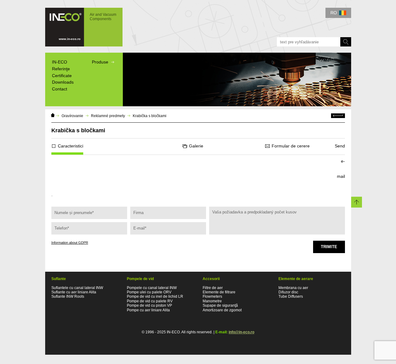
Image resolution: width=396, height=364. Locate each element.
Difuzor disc (288, 292)
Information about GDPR (69, 242)
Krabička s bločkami (149, 116)
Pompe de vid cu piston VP (149, 305)
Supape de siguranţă (220, 305)
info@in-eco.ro (241, 332)
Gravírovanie (72, 116)
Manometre (212, 301)
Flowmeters (212, 296)
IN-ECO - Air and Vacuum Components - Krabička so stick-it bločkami (80, 24)
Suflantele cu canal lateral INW (77, 288)
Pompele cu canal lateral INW (152, 288)
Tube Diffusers (290, 296)
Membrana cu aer (293, 288)
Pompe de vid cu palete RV (150, 301)
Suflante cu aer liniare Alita (73, 292)
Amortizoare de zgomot (222, 310)
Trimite (329, 246)
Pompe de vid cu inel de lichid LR (155, 296)
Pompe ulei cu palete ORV (149, 292)
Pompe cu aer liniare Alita (148, 310)
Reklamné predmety (108, 116)
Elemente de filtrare (219, 292)
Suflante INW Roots (67, 296)
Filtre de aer (213, 288)
